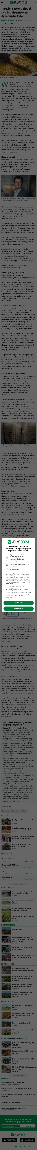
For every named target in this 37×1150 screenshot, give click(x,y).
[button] (18, 569)
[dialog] (18, 575)
